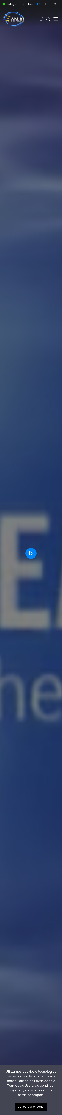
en (46, 4)
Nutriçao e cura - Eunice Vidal (20, 4)
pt (38, 4)
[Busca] (48, 19)
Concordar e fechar (31, 1107)
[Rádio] (41, 19)
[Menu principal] (55, 19)
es (55, 4)
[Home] (17, 19)
